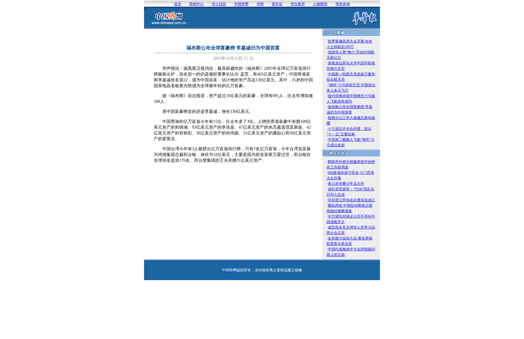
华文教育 (298, 4)
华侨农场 (342, 4)
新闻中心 (196, 4)
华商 (260, 4)
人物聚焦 (320, 4)
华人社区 (219, 4)
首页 (177, 4)
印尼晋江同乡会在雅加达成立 (351, 200)
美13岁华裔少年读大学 (346, 183)
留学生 (277, 4)
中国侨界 (241, 4)
